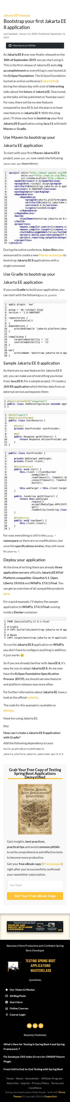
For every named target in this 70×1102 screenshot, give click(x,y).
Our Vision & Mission (22, 989)
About (19, 1078)
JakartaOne (49, 81)
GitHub (8, 710)
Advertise (13, 1083)
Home (10, 1078)
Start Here (16, 1002)
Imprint (25, 1083)
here (6, 593)
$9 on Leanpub (52, 864)
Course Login (17, 1014)
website (32, 697)
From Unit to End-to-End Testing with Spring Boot (33, 1069)
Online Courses (19, 1008)
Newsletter (32, 1078)
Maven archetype (51, 255)
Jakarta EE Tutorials (17, 15)
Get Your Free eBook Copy (35, 896)
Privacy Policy (40, 1083)
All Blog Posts (18, 995)
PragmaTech (51, 1096)
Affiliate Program (51, 1078)
